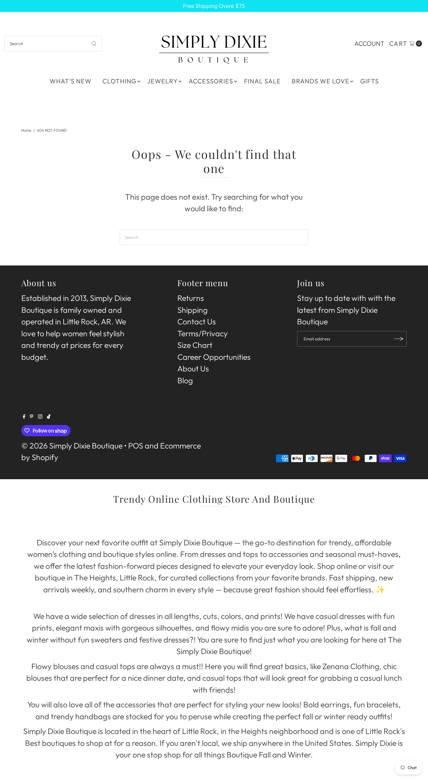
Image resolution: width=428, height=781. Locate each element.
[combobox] (53, 43)
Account (369, 43)
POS (135, 446)
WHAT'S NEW (70, 81)
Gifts (369, 81)
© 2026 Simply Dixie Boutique (72, 446)
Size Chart (194, 345)
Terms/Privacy (202, 333)
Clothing (119, 81)
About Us (193, 369)
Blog (185, 380)
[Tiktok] (48, 416)
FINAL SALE (262, 81)
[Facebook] (24, 416)
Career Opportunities (214, 357)
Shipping (192, 310)
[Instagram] (40, 416)
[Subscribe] (399, 339)
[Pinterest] (31, 416)
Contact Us (196, 322)
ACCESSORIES (211, 81)
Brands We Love (320, 81)
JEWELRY (162, 81)
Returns (190, 298)
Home (26, 130)
